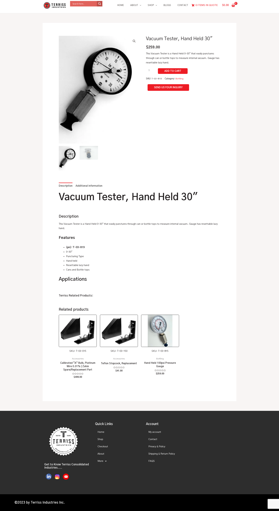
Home (120, 5)
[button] (134, 41)
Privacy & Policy (156, 446)
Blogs (167, 5)
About (134, 5)
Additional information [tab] (89, 186)
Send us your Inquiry (168, 87)
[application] (139, 5)
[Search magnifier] (99, 3)
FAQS (151, 461)
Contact (182, 5)
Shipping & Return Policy (161, 454)
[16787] (173, 71)
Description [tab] (65, 186)
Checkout (103, 446)
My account (154, 432)
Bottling (179, 79)
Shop (151, 5)
